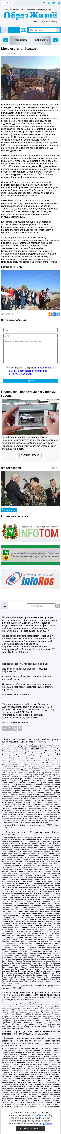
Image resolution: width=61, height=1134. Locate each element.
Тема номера (20, 40)
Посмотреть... (9, 510)
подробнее (37, 1115)
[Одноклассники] (50, 314)
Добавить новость (30, 455)
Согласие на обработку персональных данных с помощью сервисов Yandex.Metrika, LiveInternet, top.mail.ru (27, 687)
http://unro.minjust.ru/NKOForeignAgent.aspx (39, 986)
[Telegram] (58, 314)
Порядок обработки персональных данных (25, 663)
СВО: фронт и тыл (43, 40)
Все (54, 468)
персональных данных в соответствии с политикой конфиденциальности (31, 370)
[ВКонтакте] (54, 314)
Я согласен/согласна (30, 1128)
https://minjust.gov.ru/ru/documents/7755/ (32, 825)
